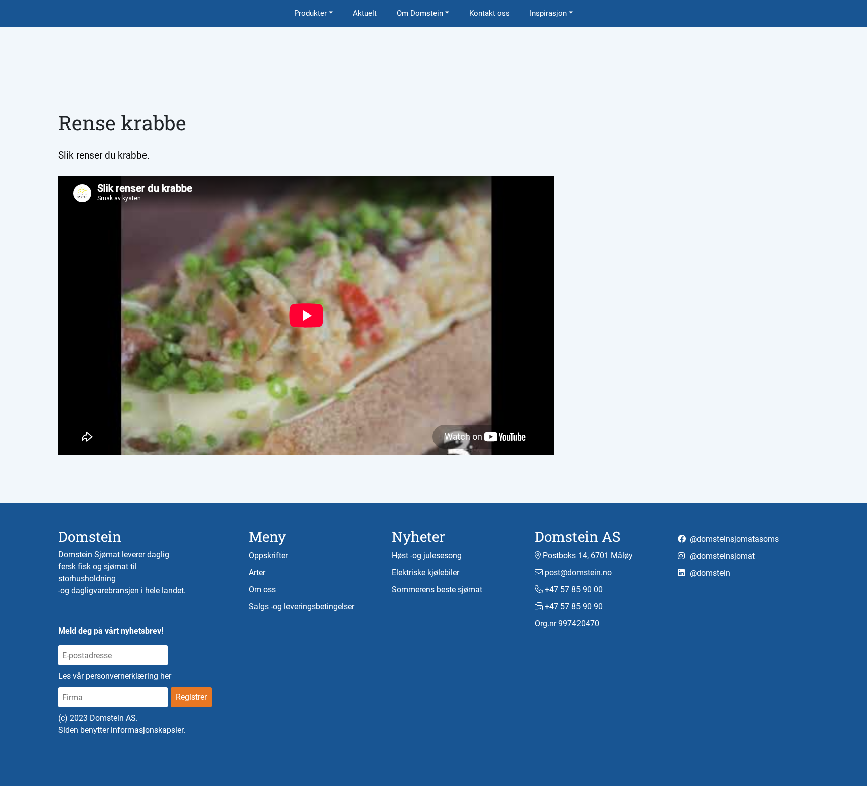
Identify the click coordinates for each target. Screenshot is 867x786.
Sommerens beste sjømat (437, 589)
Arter (257, 572)
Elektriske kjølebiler (425, 572)
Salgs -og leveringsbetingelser (301, 606)
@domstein (709, 573)
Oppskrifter (268, 555)
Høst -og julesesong (427, 555)
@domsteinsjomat (721, 556)
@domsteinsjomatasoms (733, 539)
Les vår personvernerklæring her (114, 676)
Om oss (262, 589)
